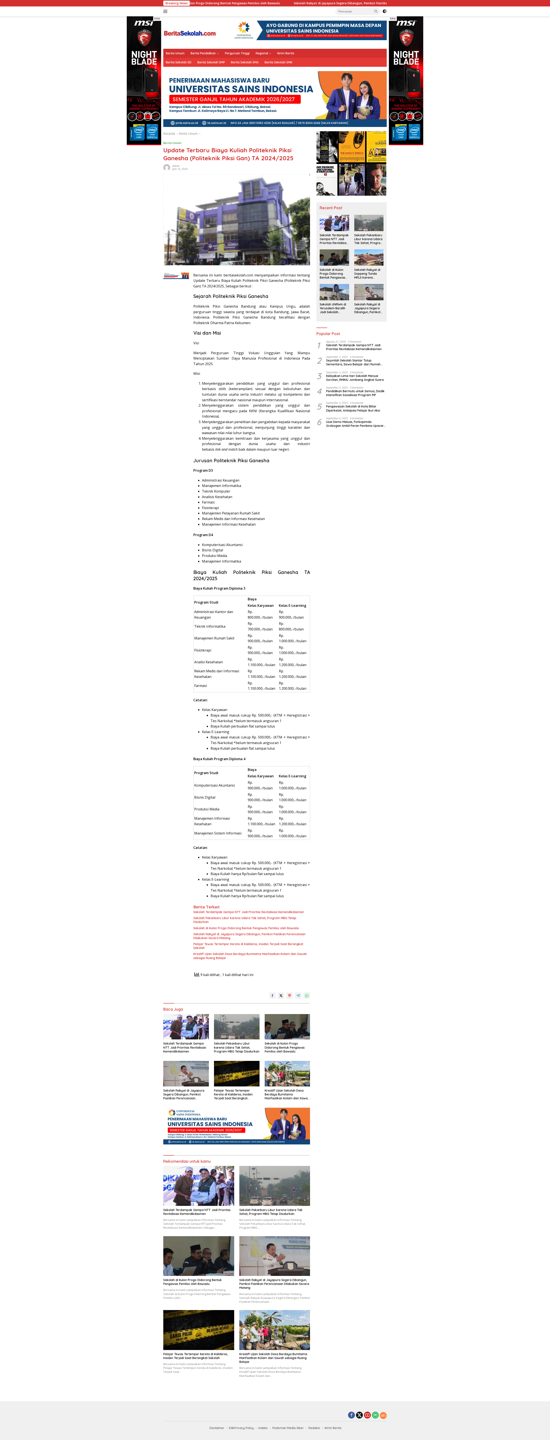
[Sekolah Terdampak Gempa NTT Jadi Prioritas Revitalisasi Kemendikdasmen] (186, 1027)
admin (176, 166)
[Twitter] (359, 1415)
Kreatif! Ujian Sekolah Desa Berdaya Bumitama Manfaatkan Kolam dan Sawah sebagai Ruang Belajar (250, 956)
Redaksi (314, 1428)
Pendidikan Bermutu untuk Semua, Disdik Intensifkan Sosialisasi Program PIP (355, 393)
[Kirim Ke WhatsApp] (307, 995)
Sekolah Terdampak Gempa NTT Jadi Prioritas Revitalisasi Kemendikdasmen (248, 912)
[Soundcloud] (383, 1415)
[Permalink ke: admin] (166, 167)
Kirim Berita (285, 53)
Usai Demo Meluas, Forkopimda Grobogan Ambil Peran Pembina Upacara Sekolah (356, 424)
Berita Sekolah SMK (278, 62)
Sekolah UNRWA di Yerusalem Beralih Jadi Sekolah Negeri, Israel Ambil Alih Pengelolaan (333, 308)
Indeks (263, 1428)
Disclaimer (216, 1428)
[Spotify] (375, 1415)
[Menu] (166, 11)
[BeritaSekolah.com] (190, 32)
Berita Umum (175, 53)
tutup (157, 18)
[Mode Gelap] (384, 11)
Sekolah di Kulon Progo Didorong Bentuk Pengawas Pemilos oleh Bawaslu (246, 928)
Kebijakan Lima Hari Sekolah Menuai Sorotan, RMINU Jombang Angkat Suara (355, 378)
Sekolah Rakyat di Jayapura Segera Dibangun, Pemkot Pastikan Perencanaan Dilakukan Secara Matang (295, 3)
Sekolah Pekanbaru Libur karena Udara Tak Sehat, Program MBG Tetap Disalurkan (244, 920)
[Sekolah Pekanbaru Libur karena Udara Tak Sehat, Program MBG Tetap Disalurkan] (237, 1027)
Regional (262, 53)
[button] (376, 11)
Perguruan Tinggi (237, 53)
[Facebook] (351, 1415)
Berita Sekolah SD (178, 62)
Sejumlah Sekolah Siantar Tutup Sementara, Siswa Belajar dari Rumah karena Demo (353, 362)
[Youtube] (367, 1415)
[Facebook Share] (272, 995)
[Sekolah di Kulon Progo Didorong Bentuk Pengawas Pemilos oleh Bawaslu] (287, 1027)
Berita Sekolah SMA (245, 62)
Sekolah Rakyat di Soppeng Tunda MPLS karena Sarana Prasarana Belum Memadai (367, 274)
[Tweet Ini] (281, 995)
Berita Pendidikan (203, 53)
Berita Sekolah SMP (211, 62)
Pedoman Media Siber (288, 1428)
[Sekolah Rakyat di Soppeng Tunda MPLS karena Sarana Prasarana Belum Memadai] (368, 257)
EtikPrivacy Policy (241, 1428)
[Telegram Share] (298, 995)
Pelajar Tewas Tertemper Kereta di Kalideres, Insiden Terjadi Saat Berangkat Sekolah (248, 946)
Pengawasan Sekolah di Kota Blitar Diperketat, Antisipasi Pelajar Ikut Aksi (353, 408)
